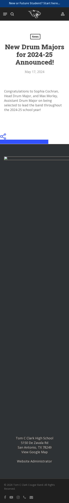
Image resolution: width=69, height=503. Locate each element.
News (35, 36)
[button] (5, 14)
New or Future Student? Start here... (34, 3)
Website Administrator (34, 461)
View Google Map (34, 452)
